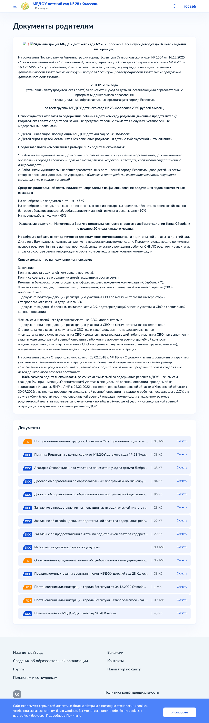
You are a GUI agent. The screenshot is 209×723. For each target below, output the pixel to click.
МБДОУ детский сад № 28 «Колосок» (65, 4)
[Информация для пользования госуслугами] (27, 547)
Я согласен (179, 712)
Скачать (182, 441)
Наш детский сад (28, 653)
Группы (19, 669)
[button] (174, 6)
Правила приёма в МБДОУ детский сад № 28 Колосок (75, 613)
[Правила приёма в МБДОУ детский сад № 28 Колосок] (27, 613)
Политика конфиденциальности (131, 692)
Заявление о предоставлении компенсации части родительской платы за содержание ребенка (105, 507)
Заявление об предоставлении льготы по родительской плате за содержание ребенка (98, 534)
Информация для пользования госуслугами (67, 547)
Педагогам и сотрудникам (35, 678)
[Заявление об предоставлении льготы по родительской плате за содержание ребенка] (27, 534)
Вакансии (115, 653)
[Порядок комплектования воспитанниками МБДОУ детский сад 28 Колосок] (27, 573)
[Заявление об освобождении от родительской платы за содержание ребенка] (27, 520)
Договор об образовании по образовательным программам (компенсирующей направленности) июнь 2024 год (117, 481)
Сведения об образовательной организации (50, 661)
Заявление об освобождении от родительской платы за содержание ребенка (92, 520)
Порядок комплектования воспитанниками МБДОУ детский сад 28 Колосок (91, 573)
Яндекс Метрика (85, 706)
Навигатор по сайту (124, 669)
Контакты (115, 661)
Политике (73, 715)
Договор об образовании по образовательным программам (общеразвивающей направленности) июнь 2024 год (118, 494)
